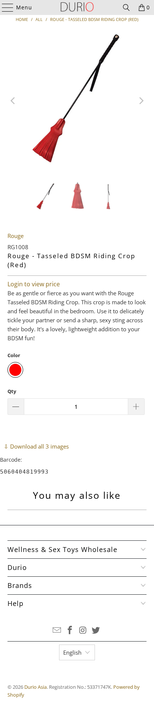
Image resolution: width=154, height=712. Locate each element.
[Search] (126, 7)
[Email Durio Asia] (57, 630)
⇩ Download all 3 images (36, 446)
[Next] (141, 100)
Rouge (15, 235)
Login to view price (33, 284)
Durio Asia (35, 687)
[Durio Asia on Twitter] (96, 630)
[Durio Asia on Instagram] (83, 630)
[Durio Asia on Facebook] (70, 630)
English (72, 652)
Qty (11, 391)
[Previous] (13, 100)
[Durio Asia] (77, 7)
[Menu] (4, 7)
